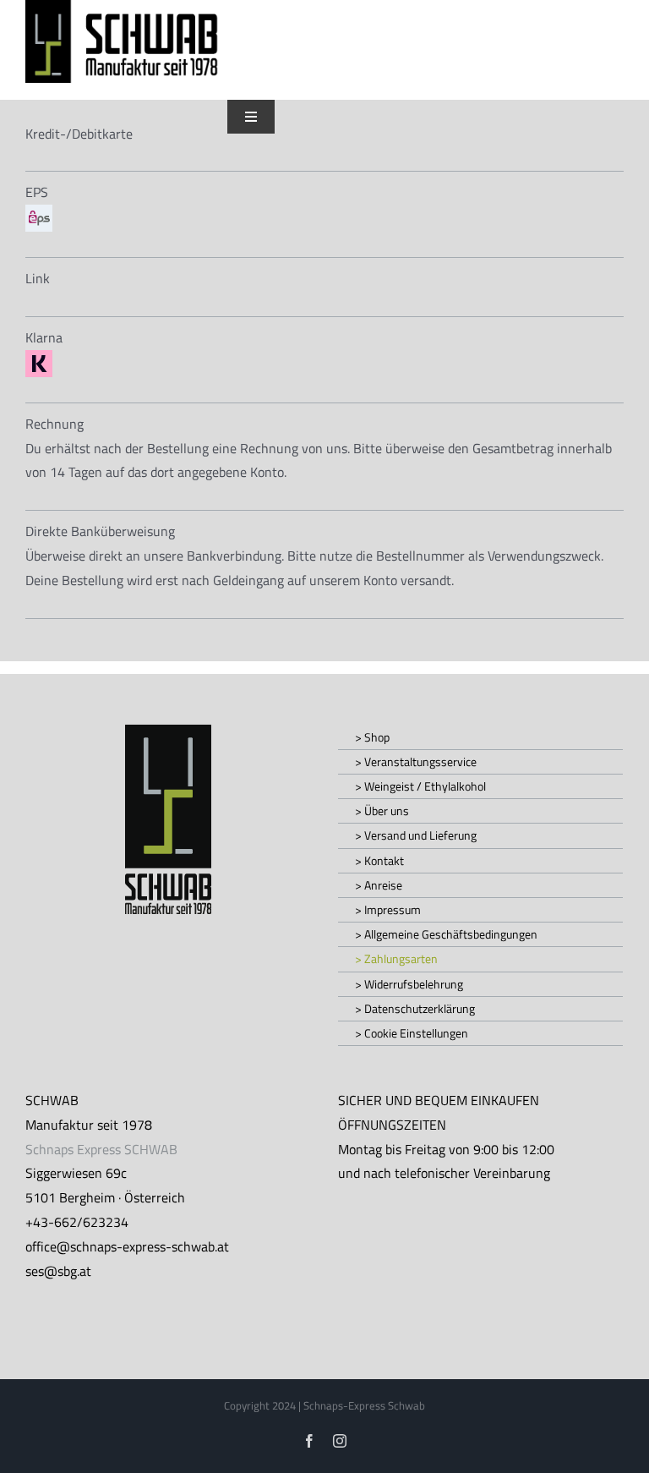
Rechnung (54, 423)
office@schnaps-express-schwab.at (127, 1246)
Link (37, 278)
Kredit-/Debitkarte (79, 133)
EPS (36, 192)
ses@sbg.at (58, 1271)
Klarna (44, 337)
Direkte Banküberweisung (100, 531)
